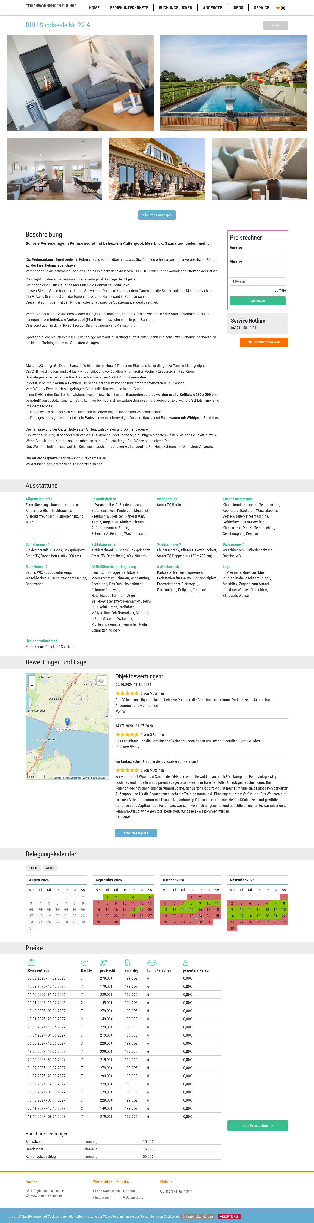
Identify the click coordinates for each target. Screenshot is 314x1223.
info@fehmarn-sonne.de (47, 1191)
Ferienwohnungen (107, 1191)
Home (94, 7)
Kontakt (131, 1191)
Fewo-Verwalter (99, 777)
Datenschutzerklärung (198, 1216)
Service (261, 7)
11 (217, 903)
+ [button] (32, 679)
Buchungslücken (175, 7)
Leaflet (57, 777)
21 (275, 915)
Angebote (212, 7)
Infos (238, 7)
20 (267, 915)
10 (208, 903)
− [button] (32, 685)
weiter (50, 868)
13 (174, 909)
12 (165, 909)
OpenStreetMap (73, 777)
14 (183, 909)
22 (284, 915)
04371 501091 (179, 1192)
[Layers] (101, 680)
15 (192, 909)
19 (142, 909)
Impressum (102, 1197)
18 (133, 909)
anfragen (258, 300)
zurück (276, 25)
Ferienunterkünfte (129, 7)
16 (200, 909)
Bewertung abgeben (136, 833)
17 (242, 915)
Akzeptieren (229, 1216)
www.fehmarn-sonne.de (46, 1196)
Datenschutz (134, 1197)
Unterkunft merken (267, 342)
